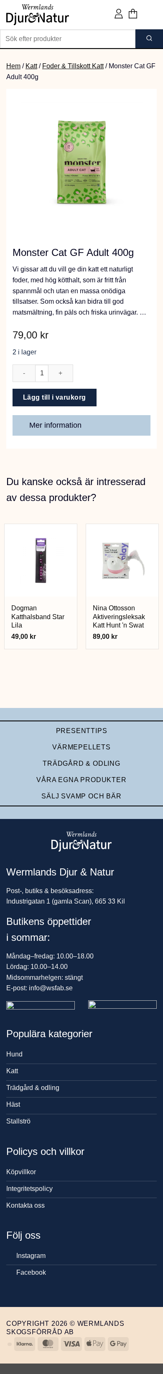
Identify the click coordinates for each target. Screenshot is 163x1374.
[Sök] (149, 38)
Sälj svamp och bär (81, 796)
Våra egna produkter (81, 779)
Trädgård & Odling (81, 763)
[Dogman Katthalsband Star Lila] (41, 560)
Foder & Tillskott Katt (73, 66)
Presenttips (81, 730)
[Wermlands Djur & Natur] (37, 14)
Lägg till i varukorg (54, 397)
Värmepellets (81, 747)
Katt (31, 66)
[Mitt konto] (119, 15)
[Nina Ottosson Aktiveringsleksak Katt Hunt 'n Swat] (122, 560)
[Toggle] (140, 426)
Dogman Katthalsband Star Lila (37, 616)
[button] (133, 15)
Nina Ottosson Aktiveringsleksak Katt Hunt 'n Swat (119, 616)
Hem (13, 66)
